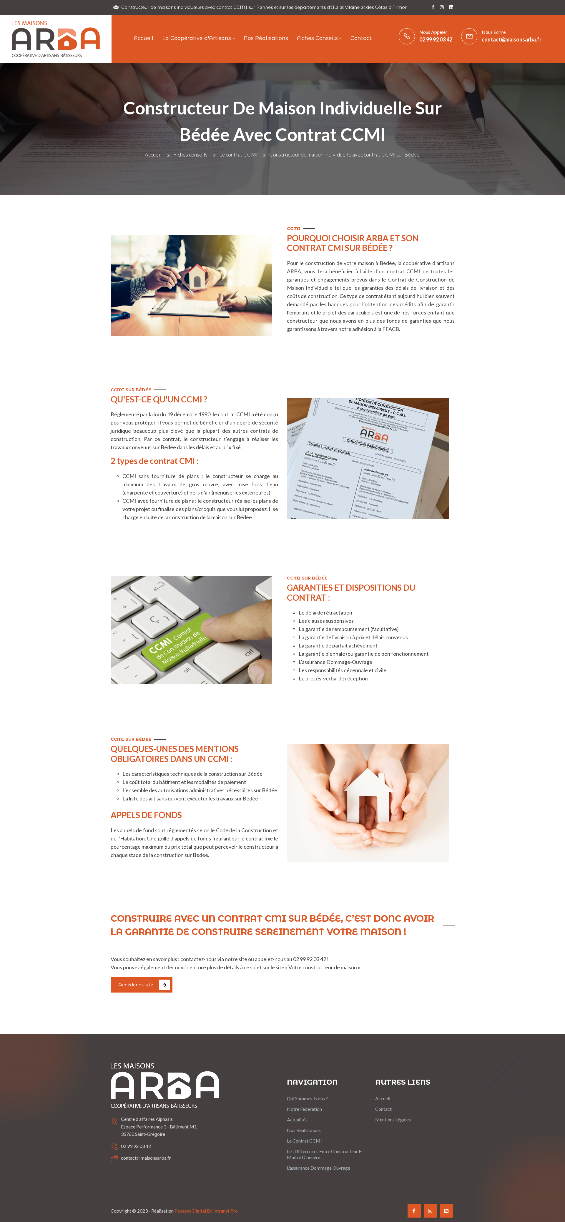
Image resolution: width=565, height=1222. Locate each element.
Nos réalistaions (304, 1130)
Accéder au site (135, 985)
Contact (383, 1109)
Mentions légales (393, 1119)
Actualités (297, 1119)
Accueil (153, 154)
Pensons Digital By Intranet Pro (206, 1210)
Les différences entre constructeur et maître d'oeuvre (325, 1154)
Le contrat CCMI (238, 154)
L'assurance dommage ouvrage (318, 1168)
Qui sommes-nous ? (307, 1098)
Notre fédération (304, 1109)
